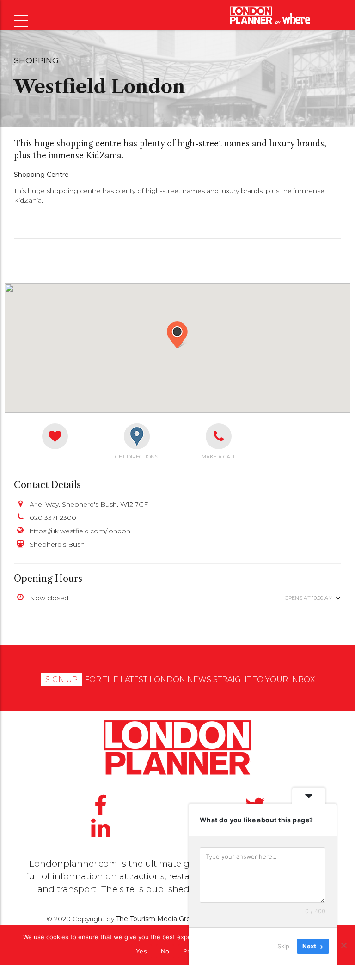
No (165, 951)
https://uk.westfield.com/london (80, 531)
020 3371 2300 (53, 517)
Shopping (36, 60)
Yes (141, 951)
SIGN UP (61, 679)
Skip (283, 946)
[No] (343, 945)
